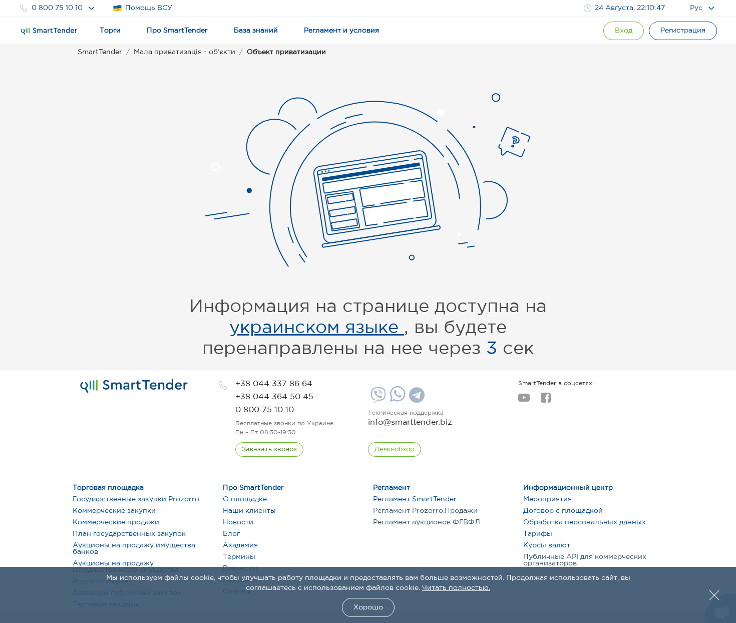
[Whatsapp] (396, 400)
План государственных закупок (129, 534)
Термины (239, 557)
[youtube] (524, 401)
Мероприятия (547, 499)
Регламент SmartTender (415, 499)
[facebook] (545, 401)
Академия (240, 545)
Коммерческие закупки (114, 511)
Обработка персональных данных (584, 522)
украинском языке (316, 328)
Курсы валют (546, 545)
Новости (238, 522)
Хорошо (368, 607)
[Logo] (49, 31)
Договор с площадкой (563, 511)
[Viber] (377, 399)
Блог (231, 534)
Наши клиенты (249, 511)
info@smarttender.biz (410, 422)
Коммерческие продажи (116, 522)
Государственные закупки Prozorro (136, 499)
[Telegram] (416, 399)
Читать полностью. (456, 588)
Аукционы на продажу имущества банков (134, 548)
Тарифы (537, 534)
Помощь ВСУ (148, 8)
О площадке (245, 499)
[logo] (134, 386)
